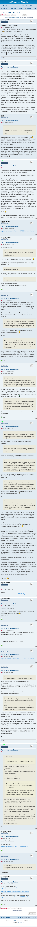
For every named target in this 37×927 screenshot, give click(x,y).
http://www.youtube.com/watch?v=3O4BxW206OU (15, 891)
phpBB (14, 920)
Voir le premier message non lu (11, 17)
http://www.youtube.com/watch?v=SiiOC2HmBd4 (14, 846)
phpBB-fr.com (21, 922)
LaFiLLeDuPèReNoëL (6, 19)
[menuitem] (5, 6)
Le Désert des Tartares (10, 12)
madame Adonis (4, 61)
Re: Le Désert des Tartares (9, 67)
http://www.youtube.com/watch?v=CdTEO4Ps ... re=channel (17, 231)
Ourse (2, 115)
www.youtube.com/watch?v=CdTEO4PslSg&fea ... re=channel (18, 594)
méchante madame (5, 221)
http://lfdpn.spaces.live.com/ (9, 888)
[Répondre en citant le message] (31, 21)
